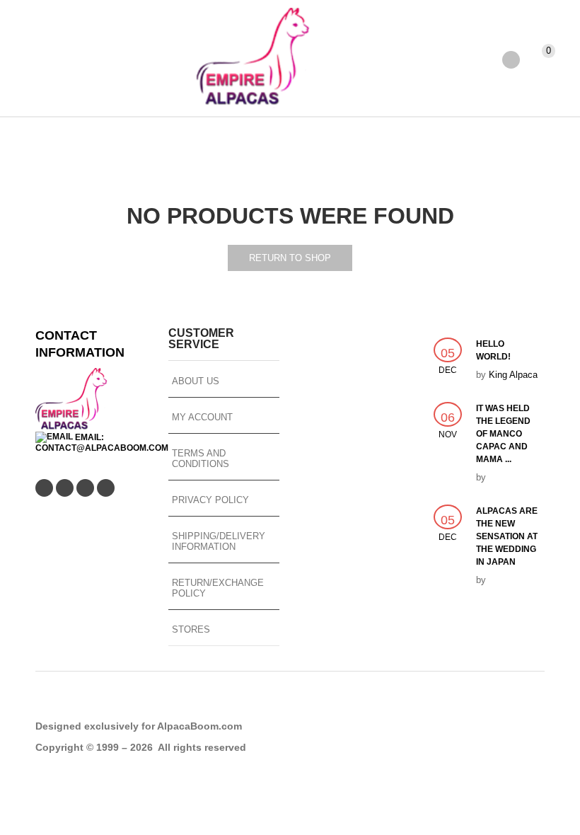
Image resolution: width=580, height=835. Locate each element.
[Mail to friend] (106, 488)
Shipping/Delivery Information (218, 541)
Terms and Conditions (200, 458)
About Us (195, 381)
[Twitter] (44, 488)
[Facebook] (65, 488)
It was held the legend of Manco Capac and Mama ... (503, 433)
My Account (202, 417)
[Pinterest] (85, 488)
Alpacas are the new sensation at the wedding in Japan (507, 536)
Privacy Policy (210, 500)
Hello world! (493, 350)
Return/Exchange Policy (218, 588)
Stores (191, 629)
